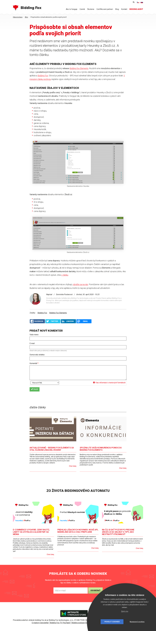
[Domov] (27, 7)
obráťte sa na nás (80, 284)
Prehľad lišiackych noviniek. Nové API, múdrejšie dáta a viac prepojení (77, 530)
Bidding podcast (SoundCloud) (84, 623)
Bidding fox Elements (79, 68)
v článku (64, 275)
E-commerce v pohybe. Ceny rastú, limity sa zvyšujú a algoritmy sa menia (31, 531)
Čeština (138, 2)
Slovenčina (142, 2)
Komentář (34, 363)
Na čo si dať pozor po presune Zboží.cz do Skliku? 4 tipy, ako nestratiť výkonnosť (118, 531)
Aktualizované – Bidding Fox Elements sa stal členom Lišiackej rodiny (52, 448)
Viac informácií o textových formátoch (110, 383)
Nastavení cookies (137, 622)
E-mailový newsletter (40, 623)
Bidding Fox (43, 75)
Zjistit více (124, 611)
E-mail (32, 343)
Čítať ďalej (72, 466)
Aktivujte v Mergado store (74, 613)
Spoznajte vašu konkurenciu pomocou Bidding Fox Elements (101, 448)
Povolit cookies (112, 622)
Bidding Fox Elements (58, 313)
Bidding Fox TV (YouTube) (60, 623)
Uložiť (35, 389)
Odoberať (95, 590)
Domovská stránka (37, 355)
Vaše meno (34, 335)
